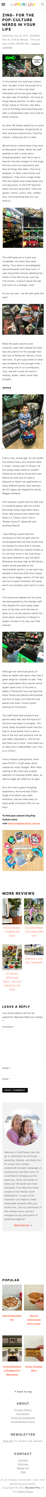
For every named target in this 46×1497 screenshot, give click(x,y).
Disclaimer (23, 1414)
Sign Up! (8, 1441)
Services (23, 1464)
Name (6, 1068)
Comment (8, 1027)
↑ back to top (23, 1391)
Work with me (21, 1225)
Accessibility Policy (23, 1421)
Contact (23, 1460)
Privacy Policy (23, 1410)
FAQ (23, 1472)
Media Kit (23, 1468)
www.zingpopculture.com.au (24, 823)
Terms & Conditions (23, 1418)
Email (6, 1079)
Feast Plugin (25, 1491)
